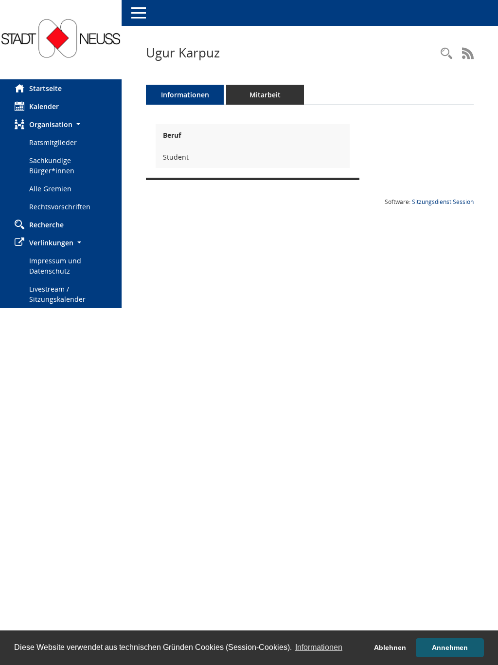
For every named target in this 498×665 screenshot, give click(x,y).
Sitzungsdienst (443, 202)
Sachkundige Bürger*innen (51, 165)
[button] (61, 124)
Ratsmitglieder (53, 142)
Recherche (46, 224)
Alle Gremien (50, 188)
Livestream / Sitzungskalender (57, 294)
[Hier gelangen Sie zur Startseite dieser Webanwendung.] (61, 38)
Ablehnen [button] (390, 647)
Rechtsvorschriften (59, 206)
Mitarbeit (265, 94)
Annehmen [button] (450, 647)
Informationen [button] (318, 647)
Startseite (45, 88)
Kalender (44, 106)
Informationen (185, 94)
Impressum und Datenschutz (55, 266)
